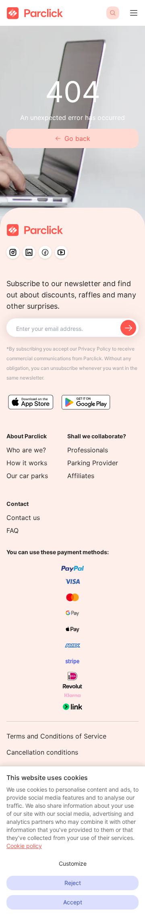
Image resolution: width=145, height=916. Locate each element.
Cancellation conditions (42, 752)
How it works (26, 463)
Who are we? (26, 450)
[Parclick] (34, 13)
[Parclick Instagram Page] (12, 252)
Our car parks (27, 476)
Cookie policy (24, 845)
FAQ (12, 530)
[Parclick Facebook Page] (45, 252)
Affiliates (80, 476)
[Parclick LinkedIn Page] (29, 252)
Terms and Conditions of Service (56, 736)
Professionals (87, 450)
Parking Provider (92, 463)
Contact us (23, 518)
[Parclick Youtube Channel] (61, 252)
